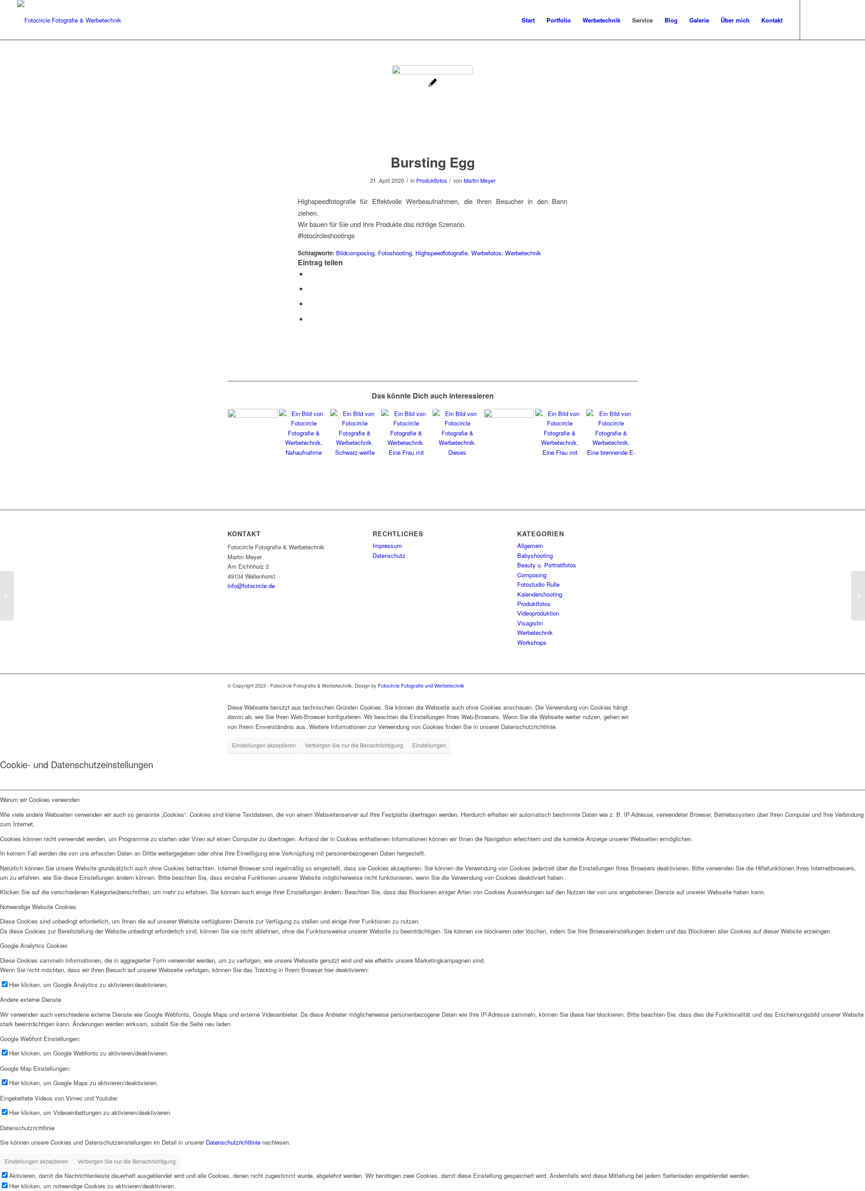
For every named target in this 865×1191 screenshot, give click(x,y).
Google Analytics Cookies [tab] (34, 945)
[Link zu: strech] (355, 434)
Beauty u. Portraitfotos (546, 565)
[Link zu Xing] (841, 20)
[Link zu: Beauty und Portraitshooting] (457, 434)
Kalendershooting (539, 594)
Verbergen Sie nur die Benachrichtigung (354, 745)
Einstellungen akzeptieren (264, 745)
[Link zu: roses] (560, 434)
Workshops (531, 642)
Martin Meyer (480, 180)
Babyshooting (535, 555)
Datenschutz (389, 555)
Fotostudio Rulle (538, 584)
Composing (531, 575)
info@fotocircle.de (251, 585)
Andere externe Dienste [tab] (30, 999)
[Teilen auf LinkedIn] (310, 303)
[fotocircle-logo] (69, 20)
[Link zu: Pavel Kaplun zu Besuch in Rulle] (509, 434)
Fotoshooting (395, 253)
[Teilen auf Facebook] (310, 273)
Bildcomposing (355, 253)
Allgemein (530, 545)
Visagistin (530, 623)
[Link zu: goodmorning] (406, 434)
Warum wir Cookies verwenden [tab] (40, 799)
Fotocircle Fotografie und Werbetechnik (421, 685)
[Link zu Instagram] (814, 20)
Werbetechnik (523, 253)
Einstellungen (429, 745)
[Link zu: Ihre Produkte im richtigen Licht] (611, 434)
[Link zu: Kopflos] (253, 434)
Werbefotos (486, 253)
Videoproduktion (538, 613)
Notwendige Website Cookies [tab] (38, 906)
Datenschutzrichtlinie (233, 1142)
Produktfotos (431, 180)
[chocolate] (858, 595)
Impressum (387, 545)
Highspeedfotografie (441, 253)
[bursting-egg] (432, 105)
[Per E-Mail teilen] (310, 318)
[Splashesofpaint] (7, 595)
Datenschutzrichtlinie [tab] (27, 1127)
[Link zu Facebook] (827, 20)
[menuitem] (528, 20)
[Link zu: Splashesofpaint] (304, 434)
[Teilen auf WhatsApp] (310, 288)
